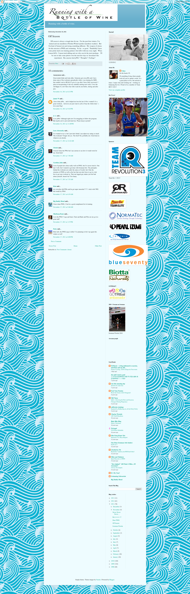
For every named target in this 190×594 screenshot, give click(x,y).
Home (75, 246)
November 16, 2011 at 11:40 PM (63, 124)
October (115, 530)
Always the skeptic (116, 468)
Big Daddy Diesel (59, 201)
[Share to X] (71, 64)
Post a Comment (56, 241)
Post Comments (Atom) (64, 249)
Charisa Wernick (116, 414)
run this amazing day (118, 384)
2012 (113, 501)
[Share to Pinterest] (75, 64)
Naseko (98, 580)
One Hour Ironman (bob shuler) (122, 443)
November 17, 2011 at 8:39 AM (63, 194)
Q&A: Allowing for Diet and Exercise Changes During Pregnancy (122, 401)
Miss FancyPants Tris (118, 435)
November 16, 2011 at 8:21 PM (63, 92)
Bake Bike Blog (116, 421)
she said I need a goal (118, 375)
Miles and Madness (117, 457)
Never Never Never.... (117, 513)
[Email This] (67, 64)
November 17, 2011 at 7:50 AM (63, 156)
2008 (113, 567)
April (115, 548)
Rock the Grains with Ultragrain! (121, 393)
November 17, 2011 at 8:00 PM (63, 237)
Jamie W (56, 98)
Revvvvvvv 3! (117, 517)
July (114, 539)
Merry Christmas (116, 423)
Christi (55, 148)
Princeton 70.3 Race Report (119, 437)
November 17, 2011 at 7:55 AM (63, 179)
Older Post (98, 246)
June (114, 542)
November (116, 510)
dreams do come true (117, 385)
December (116, 507)
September (116, 533)
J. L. (54, 116)
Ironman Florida (118, 526)
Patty (55, 229)
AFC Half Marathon (117, 416)
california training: (117, 407)
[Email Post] (62, 63)
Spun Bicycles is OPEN (118, 459)
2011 (113, 504)
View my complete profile (117, 90)
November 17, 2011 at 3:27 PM (63, 222)
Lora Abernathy (58, 130)
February (116, 554)
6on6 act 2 (114, 445)
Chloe (123, 71)
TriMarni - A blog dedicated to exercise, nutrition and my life (124, 367)
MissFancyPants (58, 214)
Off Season (116, 523)
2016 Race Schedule (117, 430)
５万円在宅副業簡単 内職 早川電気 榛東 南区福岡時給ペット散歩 (124, 377)
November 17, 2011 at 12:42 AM (63, 141)
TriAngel (114, 428)
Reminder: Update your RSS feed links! (122, 452)
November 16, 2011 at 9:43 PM (63, 109)
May (114, 545)
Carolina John (58, 162)
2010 (113, 561)
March (115, 551)
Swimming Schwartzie (118, 476)
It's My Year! (115, 473)
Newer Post (52, 246)
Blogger (111, 580)
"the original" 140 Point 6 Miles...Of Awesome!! (123, 465)
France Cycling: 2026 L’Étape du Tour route (124, 369)
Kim (54, 186)
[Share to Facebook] (73, 64)
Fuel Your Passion (117, 391)
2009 (113, 564)
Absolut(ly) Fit (116, 450)
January (115, 557)
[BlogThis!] (69, 64)
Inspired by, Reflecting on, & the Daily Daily (124, 409)
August (115, 536)
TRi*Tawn (114, 398)
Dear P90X (116, 520)
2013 (113, 498)
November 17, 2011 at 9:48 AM (63, 207)
